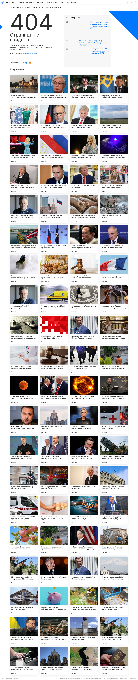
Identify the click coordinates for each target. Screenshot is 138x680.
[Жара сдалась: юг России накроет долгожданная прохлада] (114, 299)
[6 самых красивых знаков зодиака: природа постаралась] (114, 330)
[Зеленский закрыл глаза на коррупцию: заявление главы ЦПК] (24, 631)
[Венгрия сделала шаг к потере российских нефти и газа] (114, 480)
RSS (56, 678)
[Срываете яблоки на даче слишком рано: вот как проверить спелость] (24, 540)
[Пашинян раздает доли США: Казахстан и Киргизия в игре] (114, 571)
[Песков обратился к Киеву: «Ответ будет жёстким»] (54, 330)
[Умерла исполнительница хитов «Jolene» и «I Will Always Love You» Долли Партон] (24, 149)
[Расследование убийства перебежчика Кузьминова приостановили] (84, 269)
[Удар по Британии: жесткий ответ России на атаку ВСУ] (54, 209)
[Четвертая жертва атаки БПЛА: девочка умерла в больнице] (54, 299)
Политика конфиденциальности (92, 678)
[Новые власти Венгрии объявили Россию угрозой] (54, 571)
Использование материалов (110, 678)
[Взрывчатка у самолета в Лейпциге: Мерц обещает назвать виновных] (54, 119)
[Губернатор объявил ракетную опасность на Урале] (24, 480)
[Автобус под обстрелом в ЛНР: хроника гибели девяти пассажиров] (24, 510)
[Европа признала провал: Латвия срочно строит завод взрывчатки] (24, 239)
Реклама (16, 678)
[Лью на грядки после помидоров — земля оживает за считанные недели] (84, 601)
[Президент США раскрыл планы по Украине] (84, 179)
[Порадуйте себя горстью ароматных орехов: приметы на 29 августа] (54, 631)
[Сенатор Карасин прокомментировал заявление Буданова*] (24, 420)
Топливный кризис (54, 7)
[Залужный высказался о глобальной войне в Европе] (114, 89)
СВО (42, 7)
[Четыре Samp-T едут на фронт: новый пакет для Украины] (114, 450)
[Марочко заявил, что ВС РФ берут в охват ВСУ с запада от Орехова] (24, 571)
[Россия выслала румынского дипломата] (54, 420)
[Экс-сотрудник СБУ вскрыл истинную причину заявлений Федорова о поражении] (24, 450)
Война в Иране (32, 7)
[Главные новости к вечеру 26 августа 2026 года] (24, 601)
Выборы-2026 (18, 7)
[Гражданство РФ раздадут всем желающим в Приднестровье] (114, 661)
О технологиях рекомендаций (74, 678)
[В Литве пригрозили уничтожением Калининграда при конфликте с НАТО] (24, 89)
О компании (9, 678)
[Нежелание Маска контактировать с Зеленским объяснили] (84, 239)
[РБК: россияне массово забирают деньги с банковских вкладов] (54, 601)
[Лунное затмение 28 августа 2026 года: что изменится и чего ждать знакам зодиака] (24, 390)
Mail (3, 678)
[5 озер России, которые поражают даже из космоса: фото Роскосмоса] (84, 661)
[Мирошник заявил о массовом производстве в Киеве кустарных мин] (24, 209)
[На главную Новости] (9, 2)
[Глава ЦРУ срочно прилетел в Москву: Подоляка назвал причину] (84, 330)
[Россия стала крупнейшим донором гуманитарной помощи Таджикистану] (54, 149)
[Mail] (3, 2)
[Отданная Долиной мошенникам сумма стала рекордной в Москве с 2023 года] (84, 149)
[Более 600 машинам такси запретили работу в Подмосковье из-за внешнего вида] (84, 510)
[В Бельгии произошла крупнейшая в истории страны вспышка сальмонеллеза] (54, 510)
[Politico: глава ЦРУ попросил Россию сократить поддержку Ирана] (84, 540)
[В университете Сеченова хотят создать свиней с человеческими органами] (84, 209)
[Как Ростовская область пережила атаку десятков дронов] (24, 269)
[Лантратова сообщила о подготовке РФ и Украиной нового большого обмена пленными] (84, 420)
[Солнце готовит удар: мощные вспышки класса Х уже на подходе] (84, 390)
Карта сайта (133, 678)
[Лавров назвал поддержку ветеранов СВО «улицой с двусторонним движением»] (114, 510)
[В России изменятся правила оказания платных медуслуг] (24, 360)
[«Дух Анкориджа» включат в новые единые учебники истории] (54, 390)
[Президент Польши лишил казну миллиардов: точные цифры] (54, 179)
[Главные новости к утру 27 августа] (114, 209)
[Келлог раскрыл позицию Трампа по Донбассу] (84, 480)
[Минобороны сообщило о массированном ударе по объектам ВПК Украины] (114, 119)
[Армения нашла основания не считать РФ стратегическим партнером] (114, 239)
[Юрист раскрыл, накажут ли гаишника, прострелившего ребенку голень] (54, 360)
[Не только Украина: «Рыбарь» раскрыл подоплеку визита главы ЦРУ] (114, 390)
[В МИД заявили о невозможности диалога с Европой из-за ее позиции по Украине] (54, 661)
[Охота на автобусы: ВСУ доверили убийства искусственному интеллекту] (24, 299)
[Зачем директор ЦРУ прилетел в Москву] (84, 299)
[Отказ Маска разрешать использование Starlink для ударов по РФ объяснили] (84, 450)
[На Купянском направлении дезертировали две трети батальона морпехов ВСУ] (114, 631)
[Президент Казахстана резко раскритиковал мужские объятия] (54, 89)
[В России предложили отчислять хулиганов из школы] (84, 360)
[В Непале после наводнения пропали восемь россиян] (54, 540)
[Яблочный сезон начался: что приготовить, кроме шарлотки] (54, 269)
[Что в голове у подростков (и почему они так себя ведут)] (114, 179)
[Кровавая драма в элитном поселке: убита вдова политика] (114, 149)
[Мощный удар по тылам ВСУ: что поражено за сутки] (54, 480)
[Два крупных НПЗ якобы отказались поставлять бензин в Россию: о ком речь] (24, 661)
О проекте (62, 678)
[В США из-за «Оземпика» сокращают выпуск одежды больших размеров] (24, 119)
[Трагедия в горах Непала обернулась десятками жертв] (114, 360)
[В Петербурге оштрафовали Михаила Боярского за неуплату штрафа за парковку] (84, 89)
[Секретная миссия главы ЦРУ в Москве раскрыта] (84, 571)
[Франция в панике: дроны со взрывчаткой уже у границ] (114, 269)
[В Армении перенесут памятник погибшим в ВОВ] (84, 631)
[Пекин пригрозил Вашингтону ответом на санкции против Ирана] (114, 540)
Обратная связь (124, 678)
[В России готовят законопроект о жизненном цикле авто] (114, 601)
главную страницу (30, 53)
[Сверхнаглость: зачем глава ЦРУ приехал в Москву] (54, 239)
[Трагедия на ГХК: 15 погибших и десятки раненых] (114, 420)
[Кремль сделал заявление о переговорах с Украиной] (84, 119)
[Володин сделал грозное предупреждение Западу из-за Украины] (24, 179)
